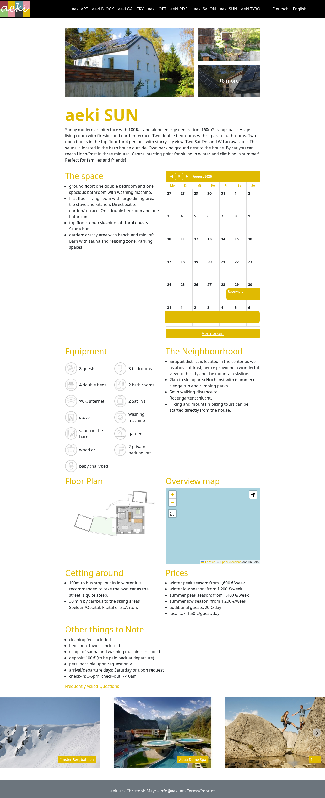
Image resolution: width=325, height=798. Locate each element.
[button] (172, 495)
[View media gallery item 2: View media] (229, 44)
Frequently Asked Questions (92, 686)
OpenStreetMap (231, 562)
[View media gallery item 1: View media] (129, 62)
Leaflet (209, 562)
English (300, 9)
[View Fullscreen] (172, 513)
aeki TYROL (252, 9)
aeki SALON (205, 9)
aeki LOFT (157, 9)
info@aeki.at (172, 791)
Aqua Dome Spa (86, 759)
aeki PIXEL (180, 9)
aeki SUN (228, 9)
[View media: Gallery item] (112, 512)
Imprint (207, 791)
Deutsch (281, 9)
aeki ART (80, 9)
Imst (209, 759)
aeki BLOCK (103, 9)
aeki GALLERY (131, 9)
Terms (193, 791)
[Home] (17, 9)
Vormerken (213, 333)
